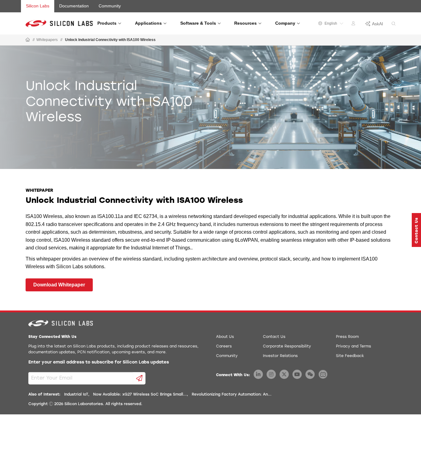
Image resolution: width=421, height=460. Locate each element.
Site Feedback (350, 356)
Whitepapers (47, 40)
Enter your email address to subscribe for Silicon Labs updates (98, 362)
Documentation (74, 5)
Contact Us (274, 337)
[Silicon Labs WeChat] (310, 374)
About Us (225, 337)
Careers (224, 346)
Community (110, 5)
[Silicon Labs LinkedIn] (258, 374)
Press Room (347, 337)
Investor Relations (280, 356)
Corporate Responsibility (287, 346)
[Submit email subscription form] (139, 378)
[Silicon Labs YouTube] (297, 374)
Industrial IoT (76, 394)
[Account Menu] (354, 24)
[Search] (393, 24)
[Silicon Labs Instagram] (271, 374)
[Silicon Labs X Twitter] (284, 374)
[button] (416, 230)
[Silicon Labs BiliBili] (323, 374)
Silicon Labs (37, 5)
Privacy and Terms (353, 346)
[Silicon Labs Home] (28, 40)
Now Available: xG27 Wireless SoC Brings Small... (140, 394)
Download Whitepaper (59, 284)
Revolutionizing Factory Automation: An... (232, 394)
